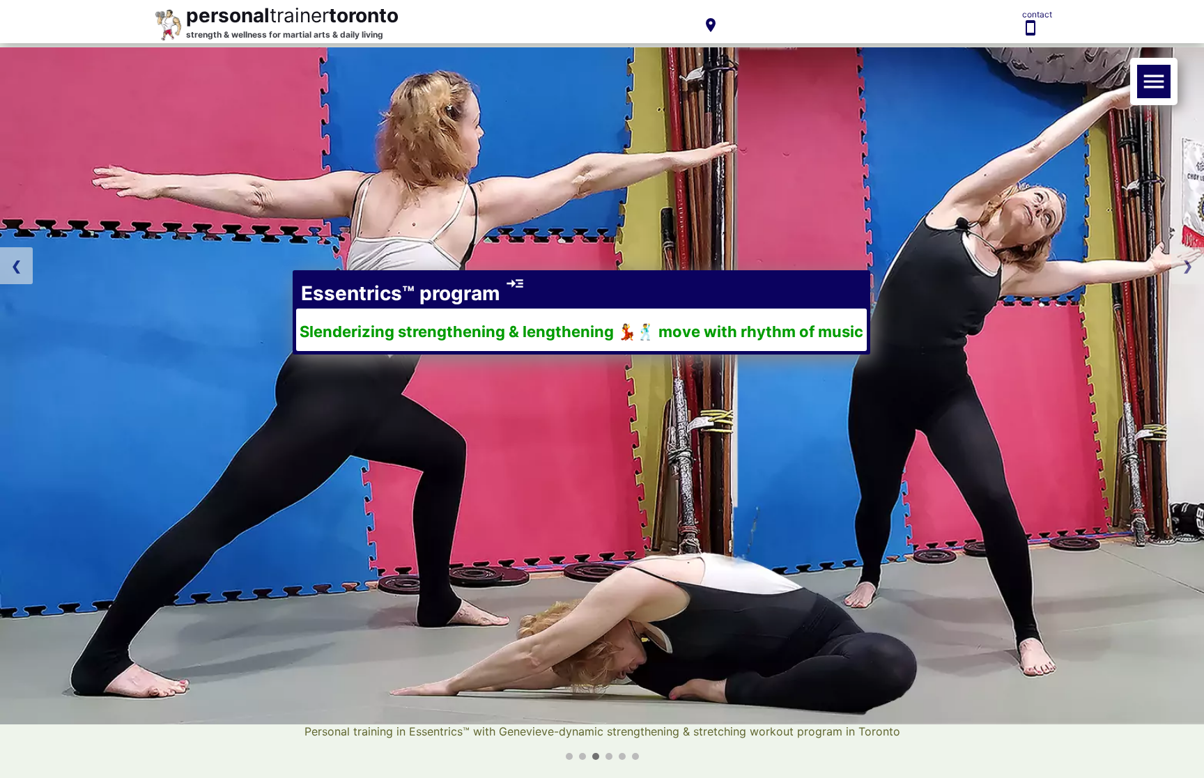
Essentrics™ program (410, 293)
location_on (710, 25)
